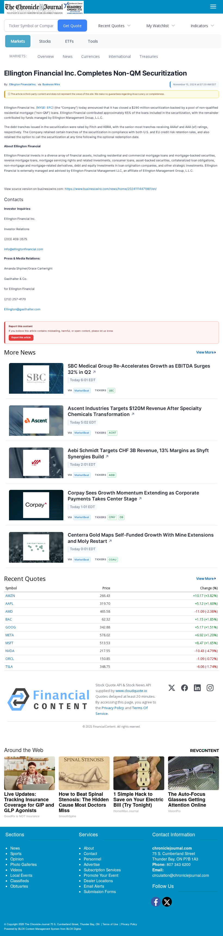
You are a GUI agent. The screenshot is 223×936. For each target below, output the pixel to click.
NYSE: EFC (44, 107)
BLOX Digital (73, 929)
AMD (9, 611)
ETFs (69, 41)
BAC (8, 619)
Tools (93, 41)
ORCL (9, 658)
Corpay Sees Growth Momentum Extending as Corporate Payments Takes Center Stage (133, 496)
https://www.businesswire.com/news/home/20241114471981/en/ (111, 189)
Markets (18, 41)
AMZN (10, 595)
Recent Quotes (111, 25)
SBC (111, 390)
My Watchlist (157, 25)
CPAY (112, 517)
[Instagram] (210, 699)
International (120, 56)
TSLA (9, 666)
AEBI (112, 475)
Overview (46, 56)
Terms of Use (110, 924)
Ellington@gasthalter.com (22, 309)
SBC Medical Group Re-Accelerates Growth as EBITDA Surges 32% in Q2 (139, 369)
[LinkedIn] (197, 699)
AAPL (9, 603)
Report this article (21, 337)
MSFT (9, 643)
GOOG (10, 627)
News (68, 56)
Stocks (45, 41)
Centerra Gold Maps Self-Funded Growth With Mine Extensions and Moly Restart (141, 538)
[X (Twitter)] (171, 699)
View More (205, 352)
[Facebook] (184, 699)
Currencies (90, 56)
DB (121, 517)
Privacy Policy (113, 707)
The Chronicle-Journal (37, 924)
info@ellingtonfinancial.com (23, 249)
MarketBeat (82, 390)
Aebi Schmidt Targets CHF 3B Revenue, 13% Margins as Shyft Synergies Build (138, 453)
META (9, 635)
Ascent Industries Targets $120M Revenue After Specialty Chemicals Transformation (135, 411)
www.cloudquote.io (131, 690)
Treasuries (149, 56)
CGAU (112, 559)
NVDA (9, 651)
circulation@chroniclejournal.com (180, 875)
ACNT (112, 432)
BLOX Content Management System (39, 929)
